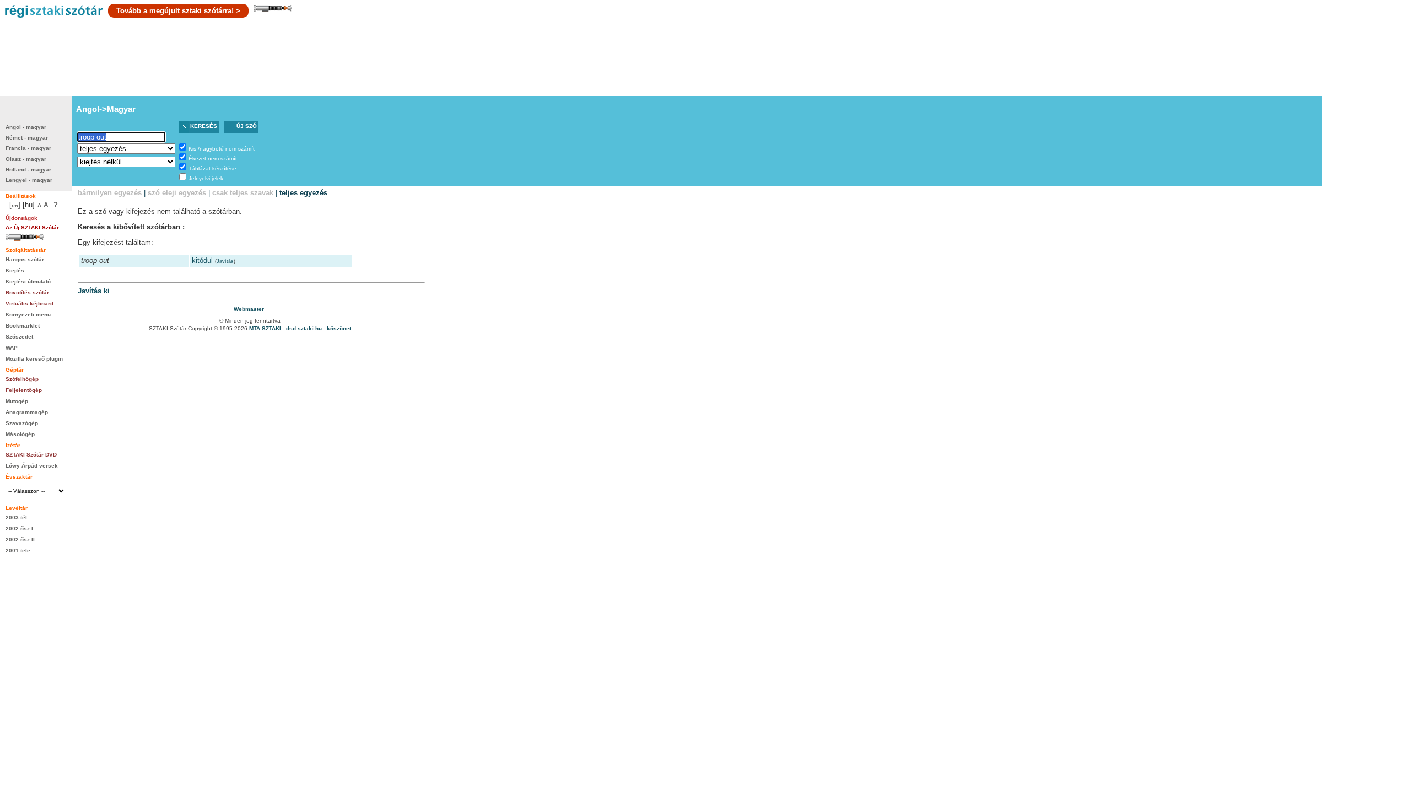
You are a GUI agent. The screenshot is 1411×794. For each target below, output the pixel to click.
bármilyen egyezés (110, 193)
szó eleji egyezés (177, 193)
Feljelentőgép (24, 390)
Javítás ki (94, 291)
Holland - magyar (28, 170)
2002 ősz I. (20, 528)
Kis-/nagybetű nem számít (222, 149)
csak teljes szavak (242, 193)
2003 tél (16, 517)
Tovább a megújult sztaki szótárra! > (178, 11)
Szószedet (19, 337)
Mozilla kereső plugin (34, 359)
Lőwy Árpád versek (32, 466)
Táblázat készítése (212, 168)
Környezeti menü (28, 315)
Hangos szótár (25, 259)
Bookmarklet (23, 326)
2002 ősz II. (21, 540)
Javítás (225, 261)
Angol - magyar (26, 127)
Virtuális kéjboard (29, 304)
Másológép (20, 434)
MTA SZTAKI (265, 335)
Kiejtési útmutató (28, 281)
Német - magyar (27, 138)
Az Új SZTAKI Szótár (32, 227)
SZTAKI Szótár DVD (31, 455)
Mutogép (17, 401)
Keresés (203, 126)
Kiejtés (15, 270)
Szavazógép (22, 423)
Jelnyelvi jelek (206, 178)
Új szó (246, 126)
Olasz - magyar (26, 159)
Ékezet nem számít (213, 158)
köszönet (339, 335)
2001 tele (18, 551)
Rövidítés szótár (27, 292)
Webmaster (213, 312)
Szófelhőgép (22, 379)
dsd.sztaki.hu (304, 335)
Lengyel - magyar (29, 180)
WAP (12, 348)
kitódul (202, 260)
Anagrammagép (27, 412)
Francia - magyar (28, 148)
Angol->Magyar (106, 109)
